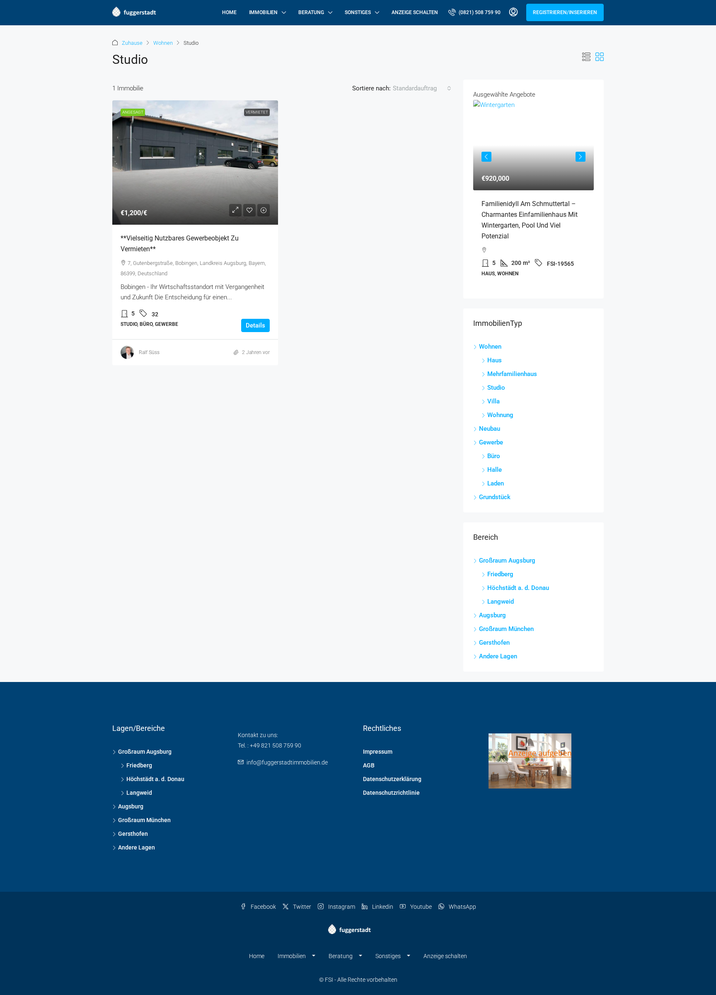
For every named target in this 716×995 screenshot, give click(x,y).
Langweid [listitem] (500, 601)
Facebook (262, 906)
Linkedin (382, 906)
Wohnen (163, 43)
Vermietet (257, 112)
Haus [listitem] (494, 360)
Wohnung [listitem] (500, 415)
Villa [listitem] (493, 401)
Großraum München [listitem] (506, 629)
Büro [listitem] (493, 456)
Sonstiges (358, 12)
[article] (533, 194)
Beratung (311, 12)
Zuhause (132, 43)
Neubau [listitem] (489, 428)
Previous (486, 157)
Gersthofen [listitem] (494, 642)
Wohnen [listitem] (490, 346)
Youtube (420, 906)
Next (580, 157)
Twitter (301, 906)
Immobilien (263, 12)
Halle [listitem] (494, 469)
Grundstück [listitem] (494, 497)
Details (255, 325)
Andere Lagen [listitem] (498, 656)
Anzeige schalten (415, 12)
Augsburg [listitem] (492, 615)
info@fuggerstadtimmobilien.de (287, 762)
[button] (586, 57)
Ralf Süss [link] (149, 352)
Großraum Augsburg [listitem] (507, 560)
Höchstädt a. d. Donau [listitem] (518, 588)
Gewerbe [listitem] (491, 442)
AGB (369, 765)
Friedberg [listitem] (500, 574)
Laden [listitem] (495, 483)
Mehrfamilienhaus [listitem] (512, 374)
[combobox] (422, 88)
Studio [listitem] (496, 387)
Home (229, 12)
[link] (195, 162)
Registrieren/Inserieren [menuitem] (565, 12)
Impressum (377, 751)
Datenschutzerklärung (392, 779)
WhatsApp (462, 906)
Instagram (341, 906)
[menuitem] (474, 12)
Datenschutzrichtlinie (391, 792)
